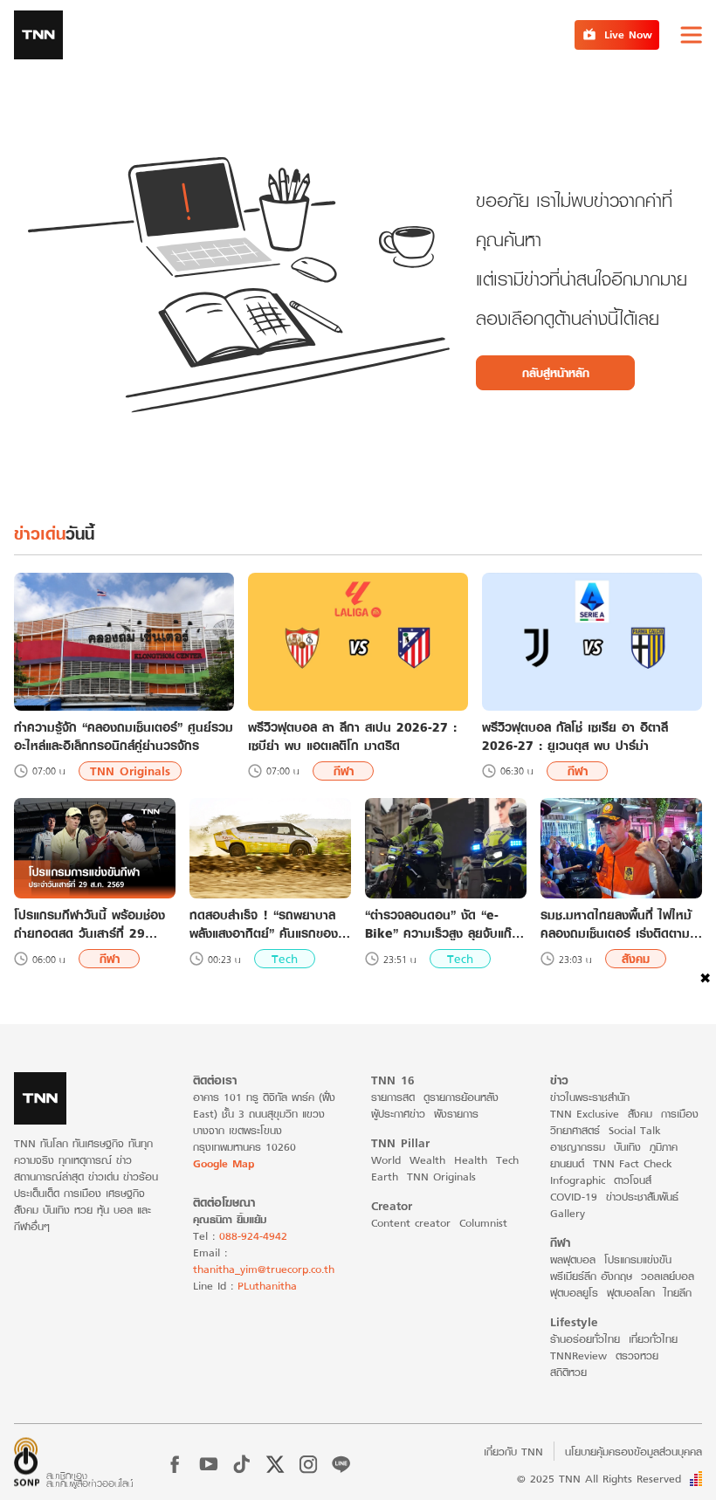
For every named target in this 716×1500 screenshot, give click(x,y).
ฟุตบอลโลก (631, 1292)
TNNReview (578, 1355)
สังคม (636, 958)
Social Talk (635, 1130)
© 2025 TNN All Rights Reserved (599, 1478)
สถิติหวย (568, 1372)
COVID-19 (573, 1196)
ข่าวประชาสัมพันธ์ (642, 1196)
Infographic (577, 1180)
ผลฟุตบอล (573, 1259)
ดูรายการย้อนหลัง (461, 1097)
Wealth (427, 1160)
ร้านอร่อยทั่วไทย (585, 1339)
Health (470, 1160)
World (386, 1160)
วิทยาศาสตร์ (575, 1130)
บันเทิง (627, 1147)
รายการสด (393, 1097)
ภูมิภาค (664, 1147)
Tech (285, 958)
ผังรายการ (456, 1113)
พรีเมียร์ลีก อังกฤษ (591, 1276)
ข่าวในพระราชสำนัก (590, 1097)
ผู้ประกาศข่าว (398, 1113)
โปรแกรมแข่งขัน (637, 1259)
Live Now (628, 34)
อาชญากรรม (577, 1147)
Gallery (567, 1213)
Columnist (483, 1222)
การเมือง (680, 1113)
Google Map (223, 1163)
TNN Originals (130, 771)
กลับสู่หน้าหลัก (555, 372)
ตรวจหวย (637, 1355)
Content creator (411, 1222)
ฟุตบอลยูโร (574, 1292)
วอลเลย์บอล (667, 1276)
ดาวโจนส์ (632, 1180)
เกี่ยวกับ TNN (513, 1451)
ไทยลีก (678, 1292)
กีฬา (344, 771)
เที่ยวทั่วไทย (653, 1339)
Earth (384, 1176)
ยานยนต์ (567, 1163)
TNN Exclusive (584, 1113)
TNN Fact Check (632, 1163)
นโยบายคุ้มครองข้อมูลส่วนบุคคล (633, 1451)
